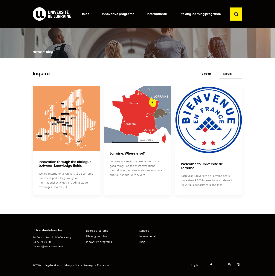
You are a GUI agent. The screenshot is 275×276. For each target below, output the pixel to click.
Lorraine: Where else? (127, 153)
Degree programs (97, 230)
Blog (142, 242)
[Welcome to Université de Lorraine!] (208, 119)
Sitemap (88, 265)
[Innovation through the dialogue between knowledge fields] (66, 118)
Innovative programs (99, 242)
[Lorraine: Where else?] (137, 114)
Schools (144, 230)
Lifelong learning (96, 236)
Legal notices (52, 265)
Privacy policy (71, 265)
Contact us (103, 265)
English (195, 265)
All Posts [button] (228, 74)
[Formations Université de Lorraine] (52, 14)
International (147, 236)
